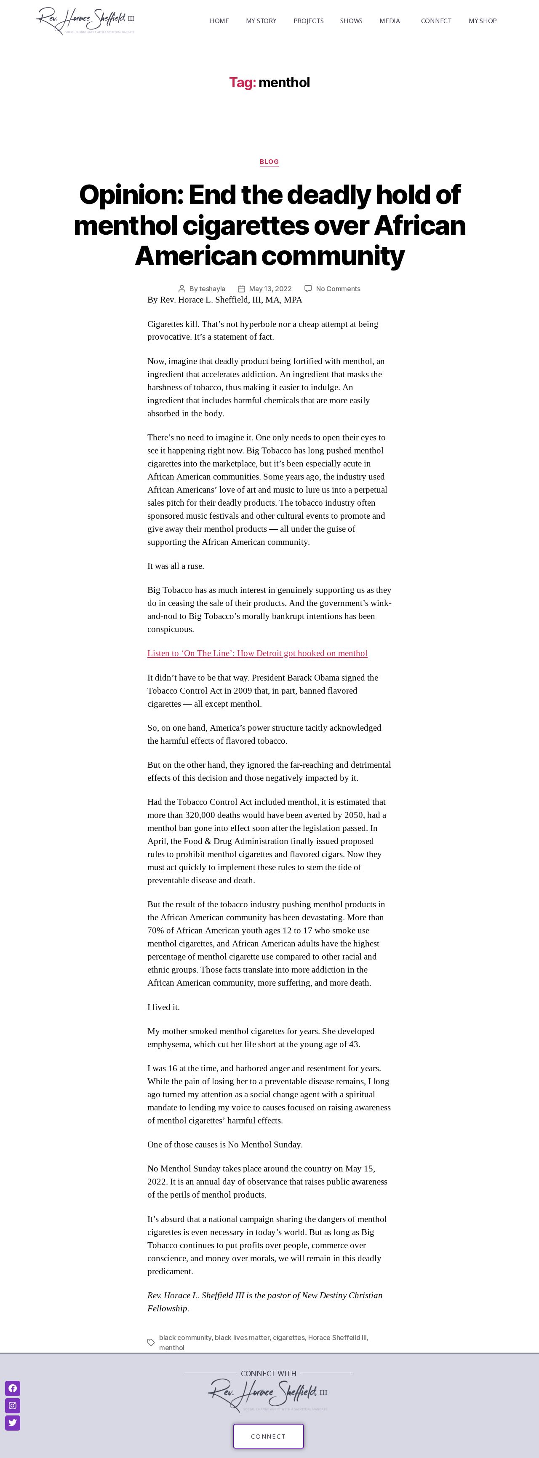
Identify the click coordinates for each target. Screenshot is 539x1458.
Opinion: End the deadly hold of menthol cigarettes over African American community (269, 225)
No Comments (338, 288)
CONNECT (436, 20)
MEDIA (389, 20)
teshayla (212, 288)
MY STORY (261, 20)
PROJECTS (309, 20)
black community (185, 1337)
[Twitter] (12, 1423)
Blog (269, 162)
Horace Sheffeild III (337, 1337)
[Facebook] (12, 1388)
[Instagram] (12, 1405)
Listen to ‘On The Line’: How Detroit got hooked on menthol (257, 653)
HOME (219, 20)
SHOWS (351, 20)
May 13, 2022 (270, 288)
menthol (171, 1347)
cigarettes (288, 1337)
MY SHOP (483, 20)
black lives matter (242, 1337)
